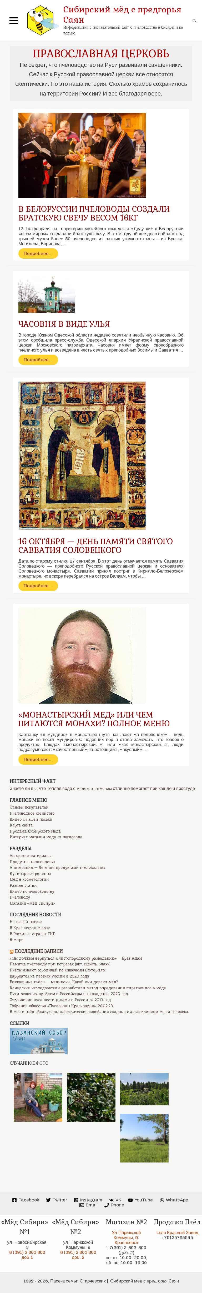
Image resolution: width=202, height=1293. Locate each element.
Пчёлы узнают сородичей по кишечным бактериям (57, 970)
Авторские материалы (30, 855)
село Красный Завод (177, 1232)
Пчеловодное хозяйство (32, 813)
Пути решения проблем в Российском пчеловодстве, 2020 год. (69, 993)
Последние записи (39, 951)
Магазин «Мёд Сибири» (32, 903)
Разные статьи (23, 885)
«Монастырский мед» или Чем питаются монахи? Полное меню (94, 719)
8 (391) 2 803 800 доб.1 (27, 1255)
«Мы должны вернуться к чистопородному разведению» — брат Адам (76, 958)
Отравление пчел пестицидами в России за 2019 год (60, 1000)
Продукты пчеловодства (32, 861)
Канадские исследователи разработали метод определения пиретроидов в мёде (88, 988)
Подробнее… (38, 255)
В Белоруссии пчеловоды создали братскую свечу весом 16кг (94, 213)
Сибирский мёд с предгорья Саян (122, 14)
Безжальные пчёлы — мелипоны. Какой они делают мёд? (64, 982)
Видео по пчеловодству (32, 891)
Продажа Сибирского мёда (35, 831)
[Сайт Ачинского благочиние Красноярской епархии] (39, 1041)
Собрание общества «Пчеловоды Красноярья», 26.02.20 (61, 1006)
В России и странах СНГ (32, 933)
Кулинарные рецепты (30, 873)
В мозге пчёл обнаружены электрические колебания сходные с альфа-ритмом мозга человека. (99, 1011)
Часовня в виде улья (64, 324)
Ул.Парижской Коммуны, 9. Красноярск (126, 1237)
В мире (16, 939)
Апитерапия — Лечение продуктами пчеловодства (57, 867)
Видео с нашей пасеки (31, 819)
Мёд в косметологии (29, 879)
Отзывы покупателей (29, 807)
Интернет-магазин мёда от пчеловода (46, 837)
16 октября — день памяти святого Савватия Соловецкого (95, 545)
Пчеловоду (20, 897)
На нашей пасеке (26, 921)
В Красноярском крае (30, 927)
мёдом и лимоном (94, 788)
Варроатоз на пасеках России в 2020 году (49, 976)
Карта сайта (21, 825)
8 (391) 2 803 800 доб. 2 (78, 1255)
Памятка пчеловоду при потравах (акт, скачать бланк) (60, 964)
